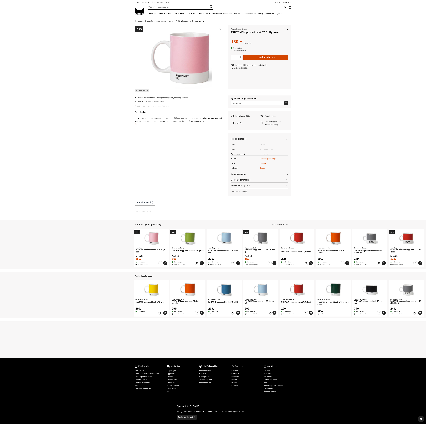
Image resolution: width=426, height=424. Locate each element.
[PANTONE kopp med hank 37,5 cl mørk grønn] (333, 289)
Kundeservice (287, 2)
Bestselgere (217, 13)
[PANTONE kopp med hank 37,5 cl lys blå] (224, 238)
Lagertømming (250, 13)
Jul (168, 391)
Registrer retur (141, 379)
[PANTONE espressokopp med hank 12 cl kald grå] (370, 238)
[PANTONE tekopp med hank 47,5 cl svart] (370, 289)
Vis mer (138, 124)
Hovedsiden (139, 21)
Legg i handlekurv (266, 57)
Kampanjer (227, 13)
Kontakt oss (139, 370)
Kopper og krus (161, 21)
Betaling (138, 385)
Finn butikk (276, 2)
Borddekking (149, 21)
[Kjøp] (165, 263)
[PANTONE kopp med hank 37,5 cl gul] (151, 289)
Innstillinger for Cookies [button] (273, 385)
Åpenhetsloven (270, 391)
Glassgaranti (204, 376)
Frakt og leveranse (142, 382)
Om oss (267, 370)
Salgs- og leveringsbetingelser (147, 373)
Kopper (170, 21)
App (265, 382)
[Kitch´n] (139, 10)
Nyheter (279, 13)
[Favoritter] (160, 263)
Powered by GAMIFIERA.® (143, 211)
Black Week (171, 388)
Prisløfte (238, 123)
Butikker (267, 373)
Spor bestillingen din (143, 388)
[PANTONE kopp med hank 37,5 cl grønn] (188, 238)
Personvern (268, 388)
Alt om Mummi (173, 385)
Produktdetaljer (238, 138)
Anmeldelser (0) (144, 202)
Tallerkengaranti (205, 379)
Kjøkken (234, 370)
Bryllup (260, 13)
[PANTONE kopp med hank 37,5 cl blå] (224, 289)
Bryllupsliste (172, 379)
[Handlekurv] (289, 7)
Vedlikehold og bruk (240, 185)
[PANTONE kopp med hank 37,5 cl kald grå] (260, 238)
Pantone (263, 163)
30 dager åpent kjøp (143, 2)
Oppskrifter (171, 373)
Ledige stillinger (270, 379)
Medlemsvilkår (205, 382)
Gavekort (235, 373)
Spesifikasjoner (238, 174)
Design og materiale (241, 179)
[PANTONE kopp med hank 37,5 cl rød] (297, 238)
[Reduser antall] (233, 57)
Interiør (234, 379)
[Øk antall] (241, 57)
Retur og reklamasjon (143, 376)
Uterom (234, 382)
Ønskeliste (171, 382)
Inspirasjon (238, 13)
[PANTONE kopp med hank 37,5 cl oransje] (333, 238)
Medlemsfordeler (206, 370)
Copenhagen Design (239, 29)
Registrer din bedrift (186, 417)
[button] (287, 29)
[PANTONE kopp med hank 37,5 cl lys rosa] (151, 238)
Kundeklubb (269, 13)
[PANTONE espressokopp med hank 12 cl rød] (406, 238)
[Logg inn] (285, 7)
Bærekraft (268, 376)
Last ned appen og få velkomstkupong (273, 123)
